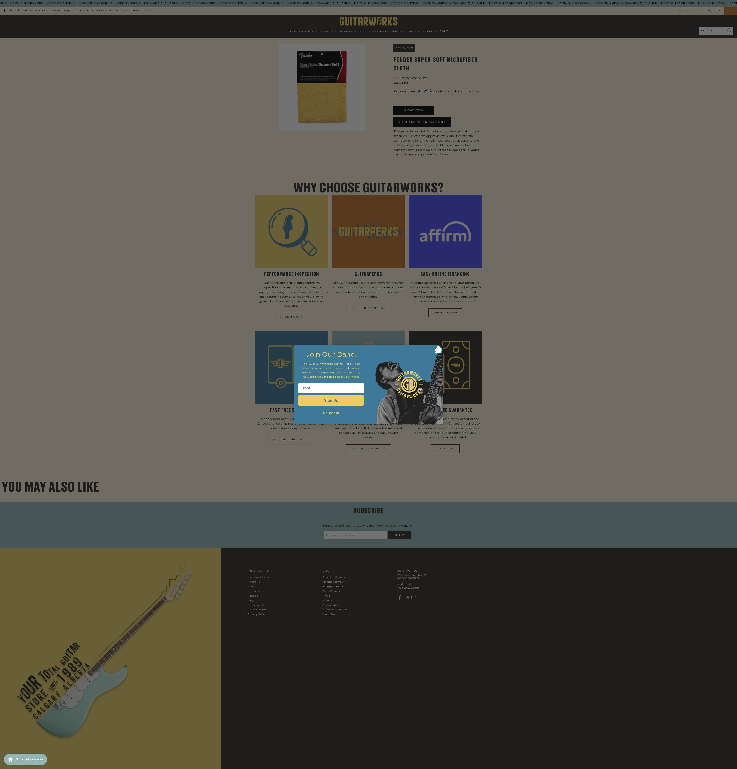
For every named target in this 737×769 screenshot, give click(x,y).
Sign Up (331, 400)
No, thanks (331, 413)
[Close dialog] (438, 350)
